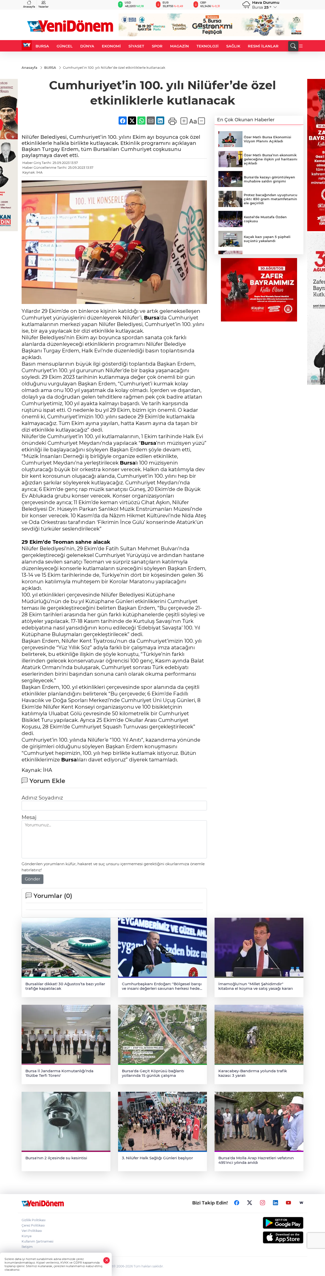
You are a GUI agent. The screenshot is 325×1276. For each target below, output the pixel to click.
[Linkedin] (275, 1203)
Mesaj (29, 817)
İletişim (27, 1247)
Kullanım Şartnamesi (37, 1241)
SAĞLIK (233, 46)
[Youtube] (288, 1203)
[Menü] (300, 46)
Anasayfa (29, 6)
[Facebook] (237, 1203)
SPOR (157, 46)
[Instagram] (262, 1203)
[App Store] (271, 1237)
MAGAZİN (179, 46)
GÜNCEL (65, 46)
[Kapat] (107, 1260)
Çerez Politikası (33, 1225)
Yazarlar (43, 6)
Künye (26, 1236)
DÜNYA (87, 46)
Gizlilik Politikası (33, 1220)
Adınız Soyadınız (42, 798)
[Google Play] (271, 1223)
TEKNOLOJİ (208, 46)
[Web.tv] (301, 1203)
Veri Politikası (32, 1231)
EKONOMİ (111, 46)
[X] (250, 1203)
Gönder (32, 879)
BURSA (42, 46)
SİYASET (136, 46)
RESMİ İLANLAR (263, 46)
